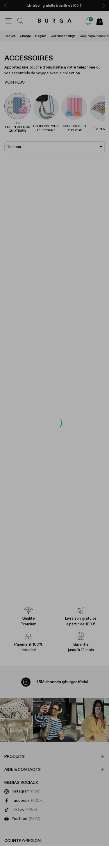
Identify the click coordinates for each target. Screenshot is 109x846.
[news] (88, 21)
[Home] (54, 21)
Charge (25, 36)
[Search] (20, 21)
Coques (9, 36)
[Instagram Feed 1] (54, 720)
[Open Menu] (8, 21)
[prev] (5, 5)
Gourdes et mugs (63, 36)
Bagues (40, 36)
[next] (103, 5)
